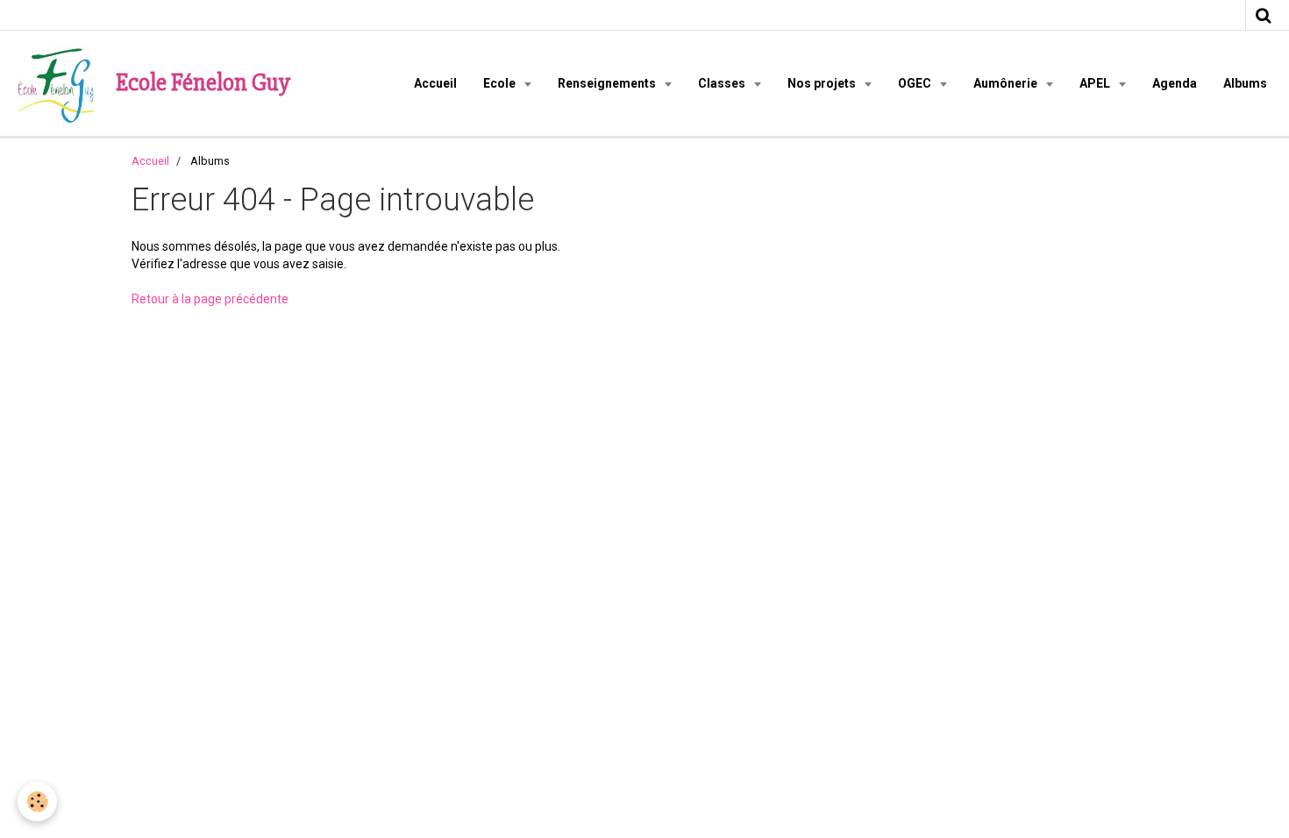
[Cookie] (37, 801)
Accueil (435, 83)
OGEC (916, 83)
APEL (1096, 83)
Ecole (500, 83)
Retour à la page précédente (210, 299)
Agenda (1174, 83)
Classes (723, 83)
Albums (1245, 83)
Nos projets (822, 83)
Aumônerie (1006, 83)
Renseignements (608, 83)
